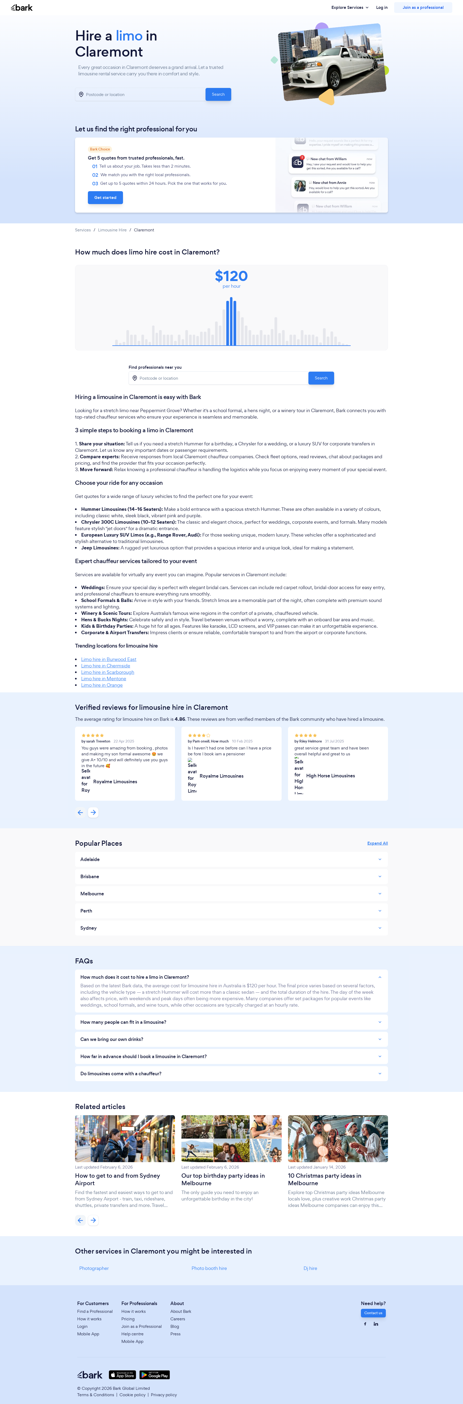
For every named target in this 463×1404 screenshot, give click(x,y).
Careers (177, 1319)
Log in (382, 7)
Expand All (377, 843)
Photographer (94, 1268)
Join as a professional (423, 7)
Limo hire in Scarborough (107, 672)
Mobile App (88, 1334)
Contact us (373, 1313)
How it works (89, 1319)
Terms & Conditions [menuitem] (95, 1395)
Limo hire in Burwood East (108, 659)
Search (218, 94)
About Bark (180, 1311)
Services (83, 230)
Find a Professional (95, 1311)
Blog (174, 1326)
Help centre (132, 1334)
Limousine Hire (112, 230)
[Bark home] (22, 7)
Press (175, 1334)
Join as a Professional (141, 1326)
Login (82, 1326)
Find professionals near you (155, 367)
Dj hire (310, 1268)
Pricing (128, 1319)
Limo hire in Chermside (105, 666)
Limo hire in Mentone (103, 678)
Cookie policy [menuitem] (132, 1395)
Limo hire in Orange (102, 685)
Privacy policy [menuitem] (164, 1395)
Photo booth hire (209, 1268)
